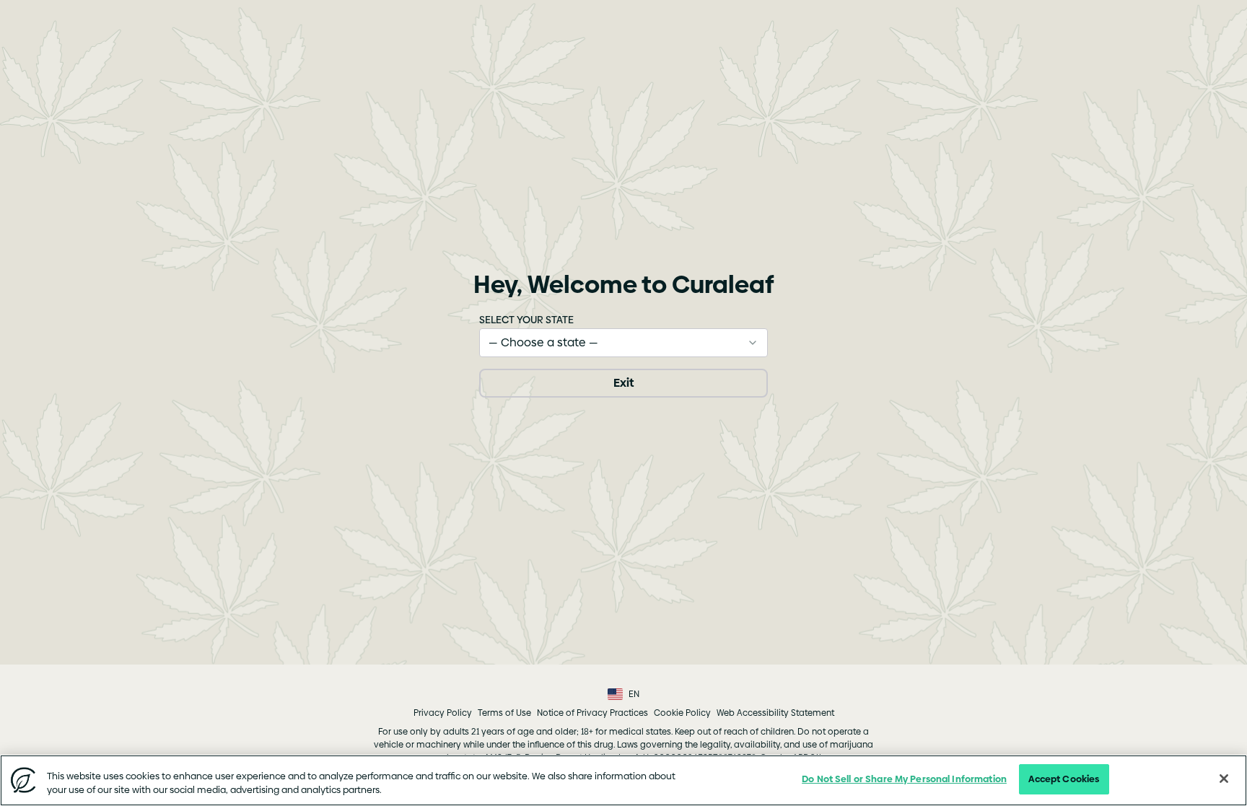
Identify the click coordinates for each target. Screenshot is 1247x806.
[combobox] (623, 342)
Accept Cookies (1063, 778)
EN (634, 694)
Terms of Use (504, 713)
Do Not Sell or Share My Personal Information (904, 778)
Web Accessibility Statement (775, 713)
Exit (623, 382)
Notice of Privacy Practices (592, 713)
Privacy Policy (443, 713)
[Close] (1224, 778)
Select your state (526, 319)
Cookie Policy (682, 713)
